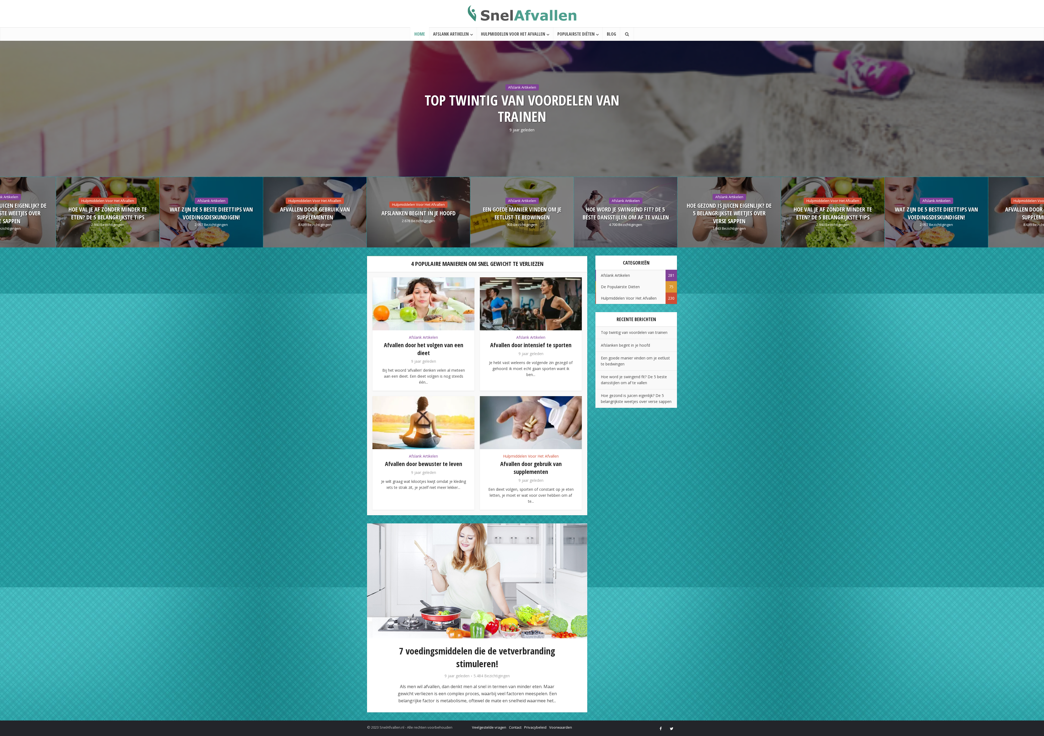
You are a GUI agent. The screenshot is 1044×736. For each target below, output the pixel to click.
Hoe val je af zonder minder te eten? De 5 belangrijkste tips (625, 213)
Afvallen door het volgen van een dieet (423, 349)
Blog (611, 34)
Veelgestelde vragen (489, 727)
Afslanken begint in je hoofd (211, 213)
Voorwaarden (560, 727)
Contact (515, 727)
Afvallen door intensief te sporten (530, 345)
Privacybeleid (535, 727)
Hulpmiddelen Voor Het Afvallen (513, 34)
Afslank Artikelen (451, 34)
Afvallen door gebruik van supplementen (108, 213)
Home (419, 34)
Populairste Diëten (576, 34)
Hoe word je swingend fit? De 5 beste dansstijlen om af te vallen (418, 213)
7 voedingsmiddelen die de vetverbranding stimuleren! (477, 657)
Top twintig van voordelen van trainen (522, 108)
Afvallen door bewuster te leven (423, 463)
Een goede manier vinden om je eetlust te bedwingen (315, 213)
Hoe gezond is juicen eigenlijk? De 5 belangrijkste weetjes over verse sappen (522, 213)
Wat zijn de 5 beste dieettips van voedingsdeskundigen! (729, 213)
